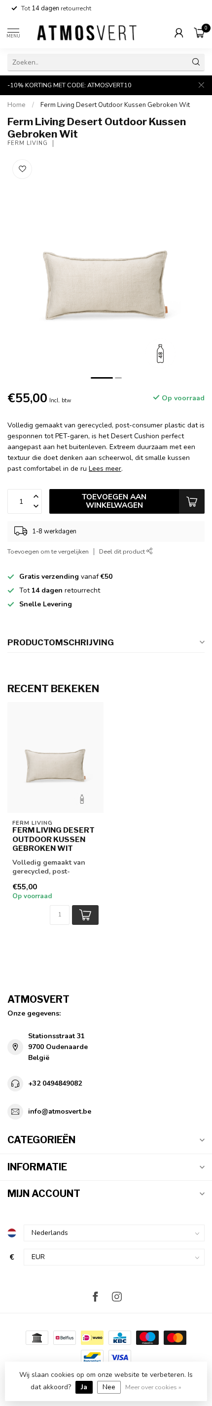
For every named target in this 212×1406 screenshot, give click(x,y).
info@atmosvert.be (59, 1111)
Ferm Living (27, 143)
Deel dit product (122, 551)
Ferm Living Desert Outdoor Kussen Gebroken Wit (115, 105)
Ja (84, 1387)
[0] (199, 32)
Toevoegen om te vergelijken (48, 551)
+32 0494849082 (55, 1083)
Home (16, 105)
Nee (109, 1387)
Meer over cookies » (153, 1387)
